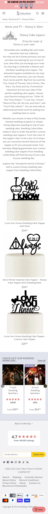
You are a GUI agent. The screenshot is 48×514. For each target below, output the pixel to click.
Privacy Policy (9, 483)
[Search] (37, 13)
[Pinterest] (19, 462)
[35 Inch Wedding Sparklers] (35, 374)
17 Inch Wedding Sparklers (13, 390)
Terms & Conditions (29, 480)
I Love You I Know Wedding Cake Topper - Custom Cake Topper (25, 338)
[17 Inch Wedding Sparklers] (12, 374)
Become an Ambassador (14, 486)
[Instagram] (16, 462)
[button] (13, 401)
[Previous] (2, 386)
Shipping (16, 477)
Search (5, 477)
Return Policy (9, 480)
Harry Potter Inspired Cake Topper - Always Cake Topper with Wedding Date (25, 281)
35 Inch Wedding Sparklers (35, 390)
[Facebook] (8, 462)
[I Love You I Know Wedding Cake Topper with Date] (25, 199)
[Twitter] (4, 462)
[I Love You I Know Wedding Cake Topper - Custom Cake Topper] (25, 312)
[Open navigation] (3, 13)
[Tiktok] (23, 462)
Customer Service (33, 477)
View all (42, 360)
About (22, 483)
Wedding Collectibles (28, 507)
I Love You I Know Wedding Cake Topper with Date (24, 225)
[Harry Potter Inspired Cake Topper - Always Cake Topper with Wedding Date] (25, 255)
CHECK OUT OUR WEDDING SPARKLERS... (18, 359)
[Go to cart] (42, 13)
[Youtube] (12, 462)
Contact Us (34, 483)
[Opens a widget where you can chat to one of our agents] (39, 510)
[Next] (45, 386)
